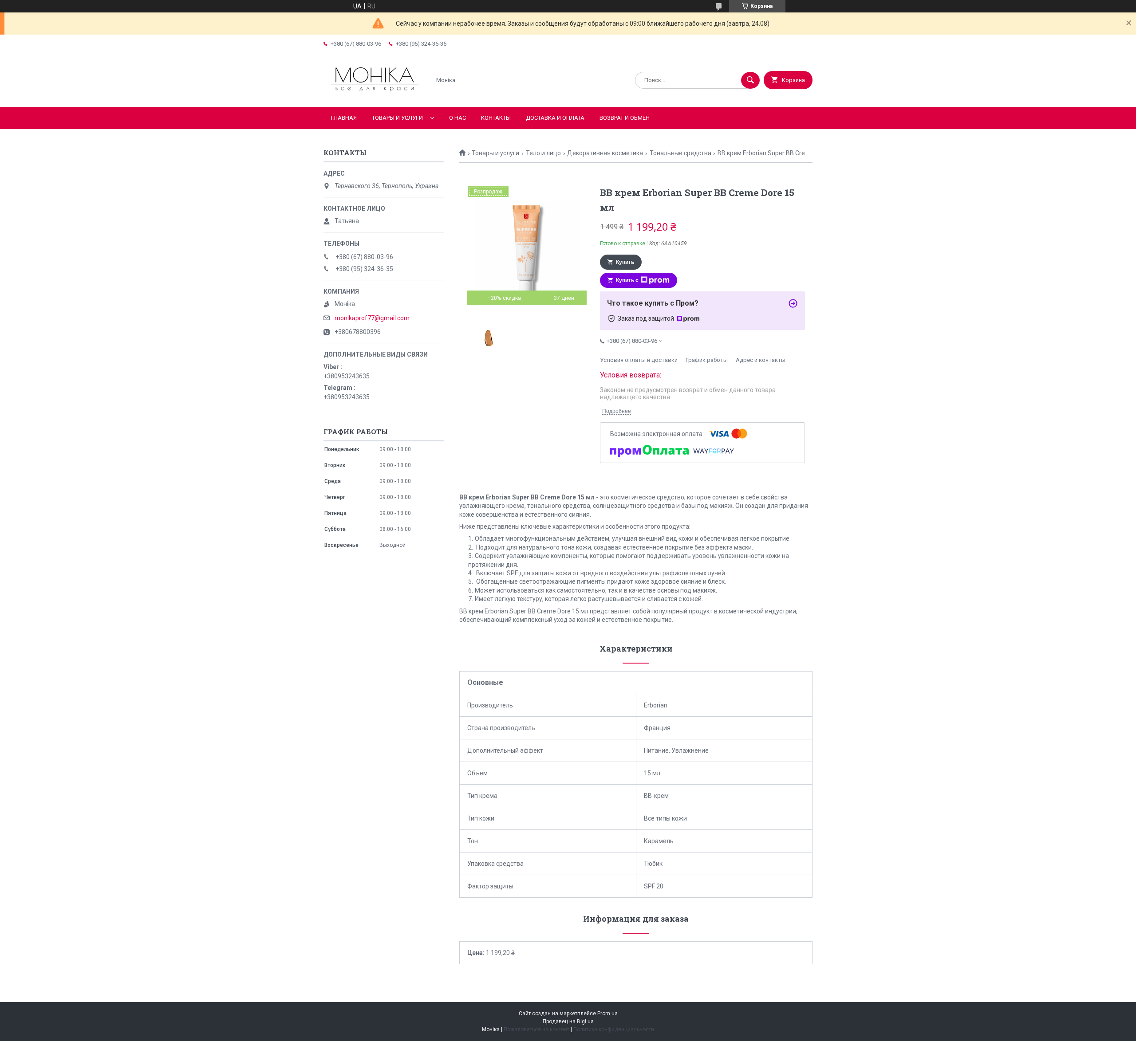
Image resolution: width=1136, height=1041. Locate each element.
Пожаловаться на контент (536, 1029)
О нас (457, 117)
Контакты (496, 117)
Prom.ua (607, 1013)
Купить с (627, 280)
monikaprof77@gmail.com (372, 318)
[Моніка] (374, 95)
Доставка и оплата (555, 117)
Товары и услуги (397, 117)
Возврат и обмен (625, 117)
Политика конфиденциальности (613, 1029)
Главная (344, 117)
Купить (625, 262)
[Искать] (750, 80)
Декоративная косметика (605, 153)
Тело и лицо (543, 153)
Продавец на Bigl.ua (568, 1021)
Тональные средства (680, 153)
